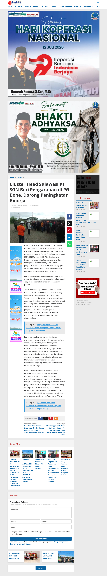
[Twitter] (45, 418)
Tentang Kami (80, 303)
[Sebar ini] (69, 216)
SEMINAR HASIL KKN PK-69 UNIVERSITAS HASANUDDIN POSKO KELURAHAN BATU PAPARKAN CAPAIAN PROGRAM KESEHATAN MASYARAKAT (15, 473)
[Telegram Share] (69, 237)
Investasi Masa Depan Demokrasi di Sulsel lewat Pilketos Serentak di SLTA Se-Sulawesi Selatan (34, 428)
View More (41, 568)
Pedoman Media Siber (83, 304)
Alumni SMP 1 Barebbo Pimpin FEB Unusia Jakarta (40, 464)
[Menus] (98, 2)
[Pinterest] (50, 418)
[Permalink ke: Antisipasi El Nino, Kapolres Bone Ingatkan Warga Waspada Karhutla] (66, 454)
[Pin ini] (69, 230)
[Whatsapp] (69, 244)
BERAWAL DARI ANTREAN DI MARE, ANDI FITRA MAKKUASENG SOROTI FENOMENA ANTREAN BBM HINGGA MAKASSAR (27, 470)
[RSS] (56, 418)
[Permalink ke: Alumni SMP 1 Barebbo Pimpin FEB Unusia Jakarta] (40, 454)
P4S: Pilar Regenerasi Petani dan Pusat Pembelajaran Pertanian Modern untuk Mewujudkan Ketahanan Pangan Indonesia (53, 470)
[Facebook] (40, 418)
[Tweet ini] (69, 223)
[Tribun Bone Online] (15, 2)
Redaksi (89, 303)
